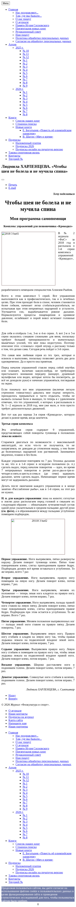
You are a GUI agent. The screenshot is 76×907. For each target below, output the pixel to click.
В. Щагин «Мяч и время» (38, 136)
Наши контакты (18, 713)
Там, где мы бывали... (29, 15)
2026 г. (20, 88)
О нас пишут (23, 18)
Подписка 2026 (25, 146)
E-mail (12, 187)
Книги (12, 117)
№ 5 (25, 73)
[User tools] (2, 179)
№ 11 (26, 53)
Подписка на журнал (21, 716)
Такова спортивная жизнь (24, 152)
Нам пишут (22, 34)
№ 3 (25, 66)
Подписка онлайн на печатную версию (39, 149)
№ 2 (25, 63)
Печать (12, 184)
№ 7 (25, 79)
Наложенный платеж (28, 143)
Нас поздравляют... (27, 12)
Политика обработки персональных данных (42, 38)
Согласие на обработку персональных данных (43, 41)
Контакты (14, 155)
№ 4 (25, 69)
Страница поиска (26, 123)
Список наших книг (28, 120)
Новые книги (24, 127)
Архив (12, 44)
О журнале (22, 22)
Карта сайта (15, 720)
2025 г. (20, 47)
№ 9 (25, 85)
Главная (13, 9)
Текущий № (15, 158)
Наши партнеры (18, 726)
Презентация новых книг (31, 28)
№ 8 (25, 82)
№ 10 (26, 50)
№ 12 (26, 57)
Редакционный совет (28, 31)
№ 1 (25, 60)
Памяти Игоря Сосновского (32, 25)
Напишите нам (17, 723)
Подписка (14, 139)
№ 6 (25, 76)
